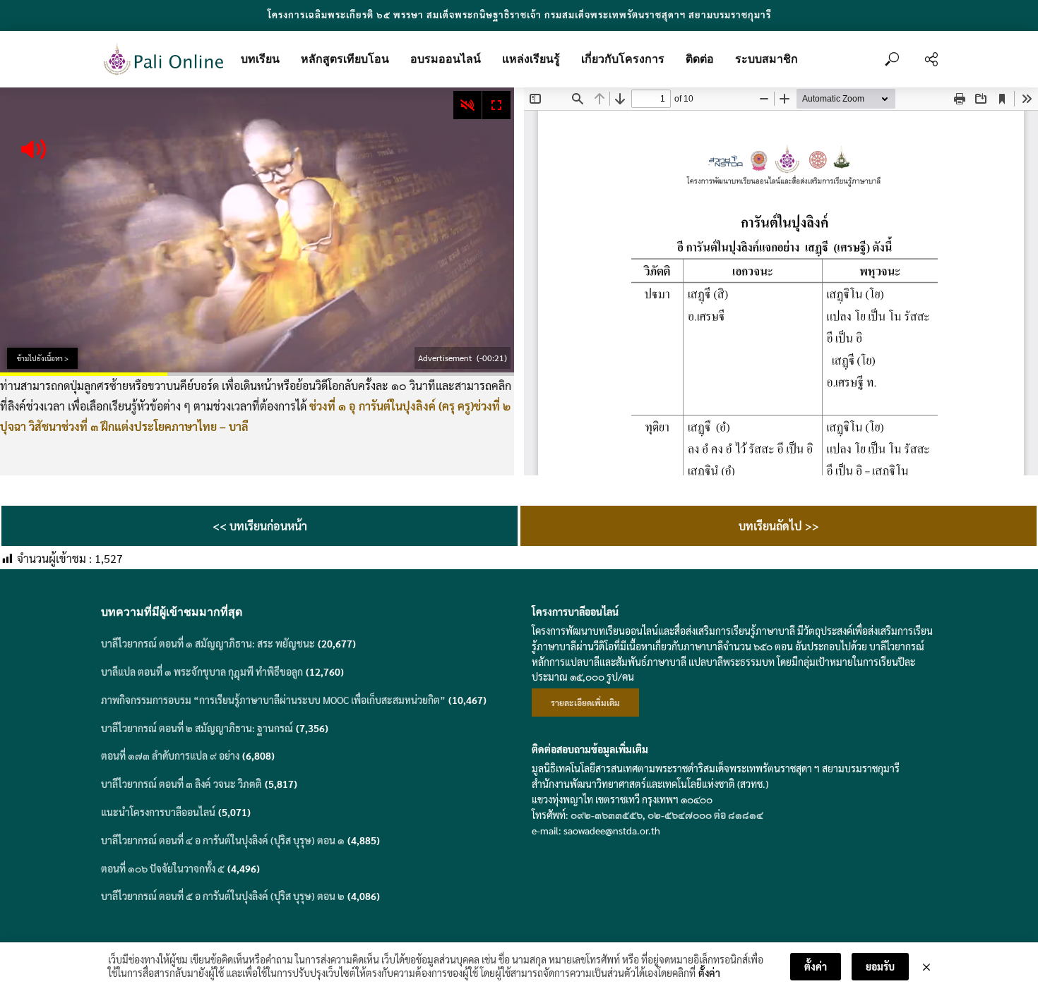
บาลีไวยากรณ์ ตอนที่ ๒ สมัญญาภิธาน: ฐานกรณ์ (197, 728)
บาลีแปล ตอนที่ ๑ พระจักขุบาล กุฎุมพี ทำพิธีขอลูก (202, 671)
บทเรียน (260, 59)
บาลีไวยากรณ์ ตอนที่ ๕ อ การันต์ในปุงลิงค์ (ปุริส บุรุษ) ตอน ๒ (223, 895)
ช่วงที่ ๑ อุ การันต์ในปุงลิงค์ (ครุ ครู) (391, 406)
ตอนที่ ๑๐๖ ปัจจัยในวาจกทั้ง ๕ (163, 868)
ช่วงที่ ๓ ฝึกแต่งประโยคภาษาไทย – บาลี (155, 426)
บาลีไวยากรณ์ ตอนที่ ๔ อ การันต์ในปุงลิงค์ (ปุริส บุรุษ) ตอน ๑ (223, 840)
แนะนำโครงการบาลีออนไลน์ (158, 811)
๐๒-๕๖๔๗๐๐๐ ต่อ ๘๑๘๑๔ (705, 814)
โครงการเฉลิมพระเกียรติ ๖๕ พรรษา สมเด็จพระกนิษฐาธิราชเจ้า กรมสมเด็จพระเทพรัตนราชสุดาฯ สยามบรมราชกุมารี (519, 14)
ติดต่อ (700, 59)
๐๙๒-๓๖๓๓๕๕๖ (607, 814)
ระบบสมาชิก (766, 59)
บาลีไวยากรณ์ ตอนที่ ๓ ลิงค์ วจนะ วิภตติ (181, 783)
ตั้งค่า (709, 972)
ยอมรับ (880, 966)
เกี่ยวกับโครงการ (622, 59)
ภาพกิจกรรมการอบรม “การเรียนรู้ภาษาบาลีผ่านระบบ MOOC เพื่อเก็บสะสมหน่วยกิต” (273, 699)
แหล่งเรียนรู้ (531, 59)
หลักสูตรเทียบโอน (345, 59)
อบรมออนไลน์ (445, 59)
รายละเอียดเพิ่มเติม (585, 702)
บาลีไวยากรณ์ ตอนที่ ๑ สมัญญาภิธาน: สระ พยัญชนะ (208, 643)
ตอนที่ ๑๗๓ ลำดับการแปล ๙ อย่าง (170, 755)
